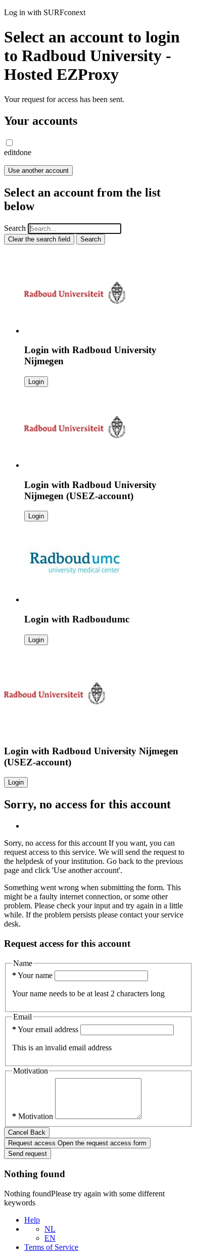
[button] (9, 142)
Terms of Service (51, 1247)
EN (50, 1238)
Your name (33, 975)
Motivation (33, 1116)
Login (36, 381)
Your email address (46, 1029)
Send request (27, 1153)
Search (15, 228)
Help (32, 1220)
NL (50, 1229)
